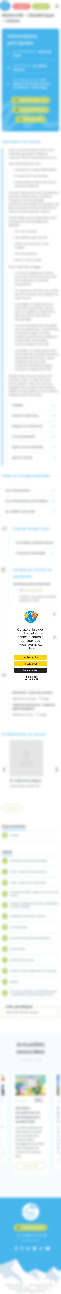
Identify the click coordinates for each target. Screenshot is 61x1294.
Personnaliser (30, 670)
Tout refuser (30, 663)
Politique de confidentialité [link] (30, 678)
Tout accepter (30, 657)
